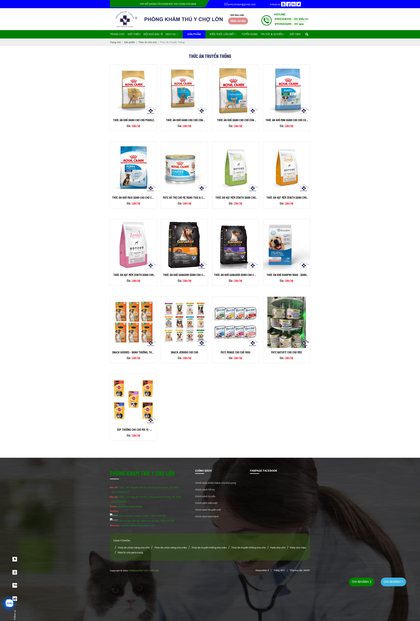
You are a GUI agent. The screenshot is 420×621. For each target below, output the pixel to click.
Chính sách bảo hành (207, 516)
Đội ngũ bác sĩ (153, 34)
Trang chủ (117, 34)
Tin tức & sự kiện (272, 34)
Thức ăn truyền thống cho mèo (209, 547)
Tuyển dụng (250, 34)
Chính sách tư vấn (205, 496)
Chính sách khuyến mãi (208, 509)
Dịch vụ (171, 34)
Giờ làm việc (237, 15)
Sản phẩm (194, 34)
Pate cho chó (277, 547)
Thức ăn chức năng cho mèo (170, 547)
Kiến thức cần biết (222, 34)
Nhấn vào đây (238, 20)
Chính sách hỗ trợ (205, 489)
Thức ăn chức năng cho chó (134, 547)
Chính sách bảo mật (206, 503)
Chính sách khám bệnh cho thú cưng (215, 482)
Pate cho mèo (298, 547)
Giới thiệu (133, 34)
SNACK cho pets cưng (130, 552)
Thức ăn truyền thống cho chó (248, 547)
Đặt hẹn (295, 34)
